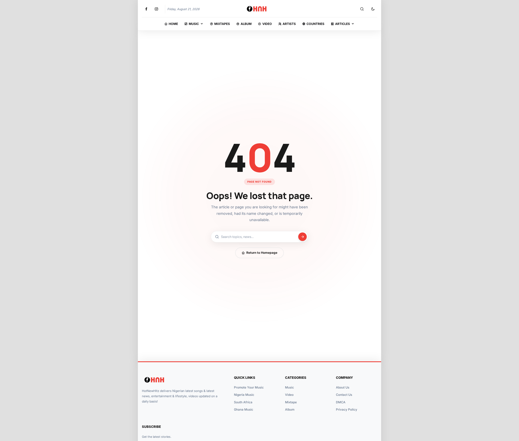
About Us (342, 387)
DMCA (340, 402)
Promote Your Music (249, 387)
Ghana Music (243, 409)
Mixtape (291, 402)
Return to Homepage (261, 253)
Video (289, 395)
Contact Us (344, 395)
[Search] (362, 9)
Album (289, 409)
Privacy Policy (346, 409)
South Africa (243, 402)
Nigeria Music (244, 395)
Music (289, 387)
